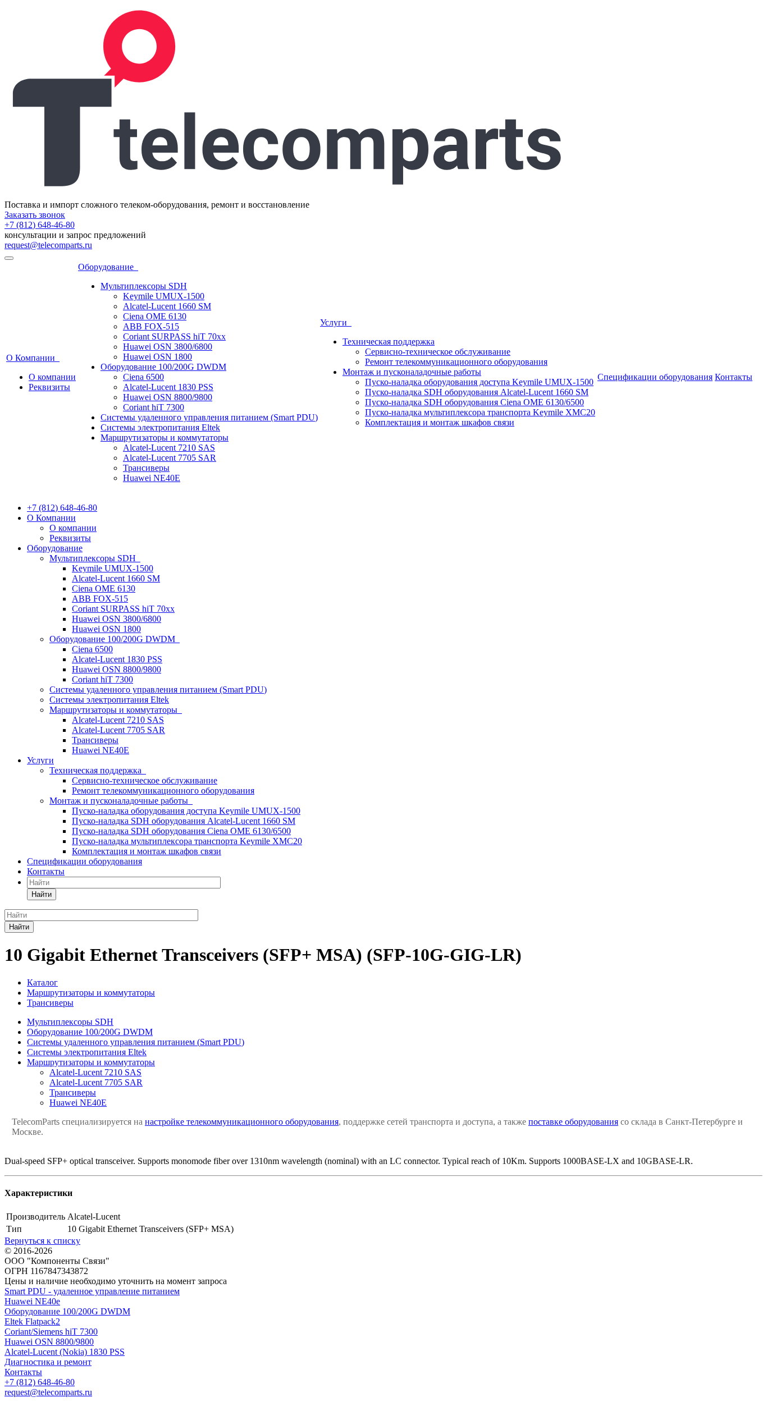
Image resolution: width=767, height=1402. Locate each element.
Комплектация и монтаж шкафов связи (439, 422)
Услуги (335, 322)
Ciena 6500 (143, 377)
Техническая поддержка (389, 341)
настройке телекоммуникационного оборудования (242, 1121)
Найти (41, 894)
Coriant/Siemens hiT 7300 (51, 1331)
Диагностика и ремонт (48, 1362)
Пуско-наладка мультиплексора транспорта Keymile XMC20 (480, 412)
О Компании (33, 358)
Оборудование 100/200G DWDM (163, 367)
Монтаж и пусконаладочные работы (412, 372)
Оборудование (108, 267)
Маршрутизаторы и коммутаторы (165, 437)
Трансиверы (146, 468)
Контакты (733, 377)
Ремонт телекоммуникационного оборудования (456, 361)
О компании (52, 377)
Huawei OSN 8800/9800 (167, 397)
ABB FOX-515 (151, 326)
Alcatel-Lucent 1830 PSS (168, 387)
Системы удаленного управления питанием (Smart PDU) (209, 417)
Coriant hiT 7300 (153, 407)
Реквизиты (49, 387)
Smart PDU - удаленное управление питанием (92, 1291)
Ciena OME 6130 (154, 316)
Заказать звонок (34, 214)
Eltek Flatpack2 (32, 1321)
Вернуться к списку (42, 1240)
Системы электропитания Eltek (160, 427)
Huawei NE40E (151, 478)
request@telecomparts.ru (48, 245)
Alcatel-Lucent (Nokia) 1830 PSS (64, 1352)
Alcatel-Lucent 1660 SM (167, 306)
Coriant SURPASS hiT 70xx (174, 336)
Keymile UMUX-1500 (163, 296)
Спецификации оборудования (655, 377)
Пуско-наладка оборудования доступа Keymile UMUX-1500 (479, 382)
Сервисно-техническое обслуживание (437, 351)
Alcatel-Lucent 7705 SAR (169, 457)
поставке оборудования (573, 1121)
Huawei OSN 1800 (157, 356)
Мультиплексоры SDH (144, 286)
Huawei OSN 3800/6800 (167, 346)
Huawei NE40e (32, 1301)
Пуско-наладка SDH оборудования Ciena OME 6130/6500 (474, 402)
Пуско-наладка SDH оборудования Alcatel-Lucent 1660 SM (476, 392)
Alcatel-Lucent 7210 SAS (169, 447)
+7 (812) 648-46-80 (39, 225)
